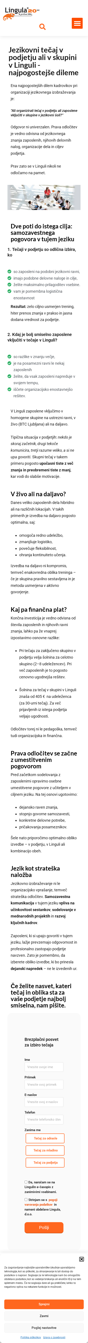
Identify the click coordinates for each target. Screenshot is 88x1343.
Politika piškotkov (31, 1337)
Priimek (30, 1077)
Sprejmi (44, 1304)
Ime (27, 1060)
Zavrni (44, 1316)
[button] (81, 1259)
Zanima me (33, 1130)
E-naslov (31, 1095)
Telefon (30, 1112)
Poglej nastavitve (44, 1328)
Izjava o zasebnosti (54, 1337)
